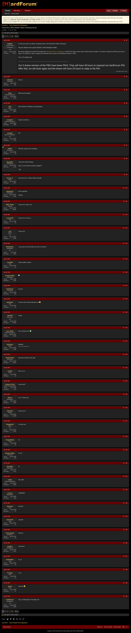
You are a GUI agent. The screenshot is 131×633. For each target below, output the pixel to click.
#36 (126, 543)
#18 (126, 298)
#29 (126, 449)
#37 (126, 556)
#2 (126, 76)
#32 (126, 489)
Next (16, 36)
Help (123, 627)
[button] (21, 10)
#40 (126, 596)
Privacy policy (117, 627)
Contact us (100, 627)
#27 (126, 421)
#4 (126, 103)
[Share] (124, 40)
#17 (126, 285)
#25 (126, 394)
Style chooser (7, 627)
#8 (126, 158)
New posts (17, 10)
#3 (126, 89)
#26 (126, 407)
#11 (126, 201)
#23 (126, 367)
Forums (7, 10)
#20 (126, 327)
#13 (126, 228)
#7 (126, 145)
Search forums (15, 13)
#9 (126, 174)
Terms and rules (108, 627)
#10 (126, 188)
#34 (126, 516)
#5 (126, 116)
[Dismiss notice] (127, 18)
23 (12, 36)
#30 (126, 463)
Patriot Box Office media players (55, 51)
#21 (126, 341)
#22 (126, 354)
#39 (126, 583)
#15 (126, 259)
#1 (126, 40)
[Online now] (3, 147)
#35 (126, 529)
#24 (126, 381)
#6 (126, 129)
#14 (126, 243)
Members (27, 10)
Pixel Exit (55, 631)
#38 (126, 569)
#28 (126, 436)
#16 (126, 272)
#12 (126, 214)
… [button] (9, 36)
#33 (126, 503)
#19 (126, 312)
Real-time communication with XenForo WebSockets (71, 631)
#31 (126, 476)
